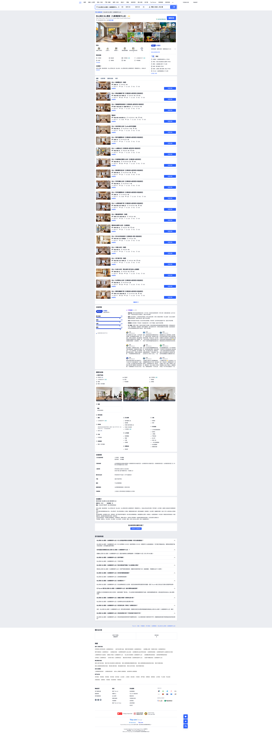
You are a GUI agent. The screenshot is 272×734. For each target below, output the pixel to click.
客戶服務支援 (98, 691)
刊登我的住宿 (133, 698)
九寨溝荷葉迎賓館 (151, 652)
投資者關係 (132, 691)
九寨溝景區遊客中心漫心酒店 (124, 652)
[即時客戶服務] (185, 726)
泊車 (99, 430)
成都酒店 (103, 679)
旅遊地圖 (167, 2)
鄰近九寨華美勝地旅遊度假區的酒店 (146, 663)
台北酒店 (122, 676)
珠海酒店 (107, 676)
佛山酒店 (168, 676)
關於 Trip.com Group (116, 703)
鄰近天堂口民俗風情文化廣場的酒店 (113, 663)
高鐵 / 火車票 (91, 2)
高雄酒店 (119, 679)
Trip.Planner (153, 2)
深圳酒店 (97, 676)
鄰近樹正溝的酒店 (113, 666)
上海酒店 (127, 676)
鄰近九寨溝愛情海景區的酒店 (101, 666)
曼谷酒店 (133, 676)
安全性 (131, 705)
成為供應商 (132, 703)
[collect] (185, 716)
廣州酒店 (117, 676)
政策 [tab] (116, 78)
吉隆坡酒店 (97, 679)
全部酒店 (132, 700)
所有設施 (98, 62)
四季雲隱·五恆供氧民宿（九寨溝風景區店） (104, 649)
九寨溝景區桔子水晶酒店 (100, 654)
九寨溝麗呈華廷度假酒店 (149, 654)
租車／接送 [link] (100, 2)
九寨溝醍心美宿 (146, 649)
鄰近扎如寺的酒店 (131, 666)
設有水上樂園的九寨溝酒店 (120, 671)
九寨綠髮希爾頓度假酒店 (161, 654)
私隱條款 (114, 700)
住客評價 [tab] (103, 78)
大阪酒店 (138, 676)
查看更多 (98, 70)
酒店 (138, 625)
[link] (185, 2)
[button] (173, 2)
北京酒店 (158, 676)
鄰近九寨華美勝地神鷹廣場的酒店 (129, 663)
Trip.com (134, 625)
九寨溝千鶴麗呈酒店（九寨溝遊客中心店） (153, 657)
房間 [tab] (97, 78)
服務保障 (97, 693)
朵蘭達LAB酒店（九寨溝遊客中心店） (115, 654)
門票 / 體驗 (107, 2)
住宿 (80, 2)
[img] (111, 32)
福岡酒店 (153, 676)
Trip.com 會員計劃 (134, 693)
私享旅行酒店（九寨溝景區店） (115, 657)
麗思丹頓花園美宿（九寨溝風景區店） (133, 649)
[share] (185, 721)
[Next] (175, 394)
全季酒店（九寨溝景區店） (101, 657)
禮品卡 (122, 2)
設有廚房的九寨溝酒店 (132, 671)
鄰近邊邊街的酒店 (122, 666)
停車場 (99, 377)
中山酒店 (163, 676)
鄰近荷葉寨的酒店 (140, 666)
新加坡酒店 (113, 679)
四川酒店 (148, 625)
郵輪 (127, 2)
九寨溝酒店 (154, 625)
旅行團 (146, 2)
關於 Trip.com (115, 691)
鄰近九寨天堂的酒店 (99, 663)
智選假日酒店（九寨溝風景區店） (158, 649)
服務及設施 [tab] (110, 78)
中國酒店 (143, 625)
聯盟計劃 (132, 696)
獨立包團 (140, 2)
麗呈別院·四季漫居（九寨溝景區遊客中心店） (133, 657)
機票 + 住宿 (116, 2)
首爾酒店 (148, 676)
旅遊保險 (133, 2)
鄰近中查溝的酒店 (159, 663)
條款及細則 (114, 698)
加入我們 (114, 696)
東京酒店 (112, 676)
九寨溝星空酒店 (113, 652)
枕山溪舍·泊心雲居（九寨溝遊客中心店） (111, 16)
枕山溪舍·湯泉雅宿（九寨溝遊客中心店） (134, 654)
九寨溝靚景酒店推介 (99, 671)
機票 (85, 2)
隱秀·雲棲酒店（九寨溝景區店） (102, 652)
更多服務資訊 (98, 696)
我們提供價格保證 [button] (162, 19)
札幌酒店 (108, 679)
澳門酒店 (143, 676)
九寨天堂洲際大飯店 (119, 649)
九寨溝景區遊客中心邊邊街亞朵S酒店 (164, 652)
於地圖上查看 (154, 73)
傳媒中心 (114, 693)
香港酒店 (102, 676)
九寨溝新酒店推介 (109, 671)
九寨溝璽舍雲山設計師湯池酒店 (139, 652)
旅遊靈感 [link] (160, 2)
